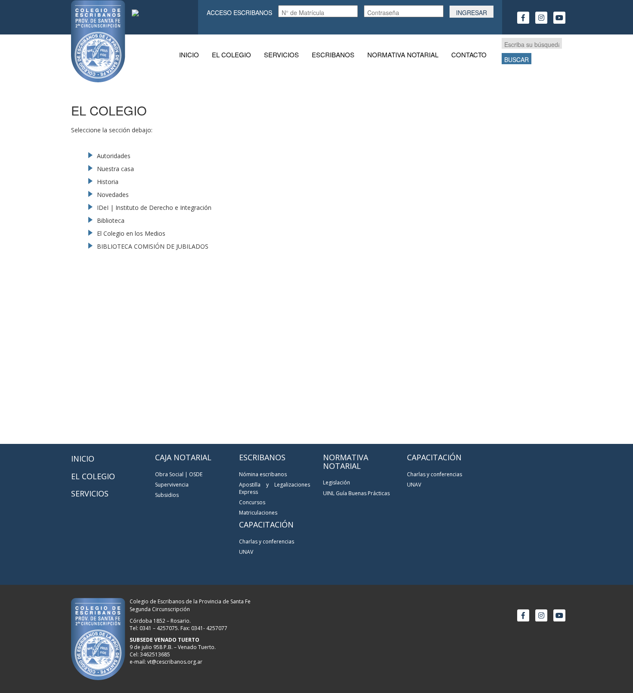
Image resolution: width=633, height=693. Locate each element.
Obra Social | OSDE (178, 474)
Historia (107, 182)
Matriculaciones (258, 512)
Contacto (469, 54)
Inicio (189, 54)
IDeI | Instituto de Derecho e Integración (154, 207)
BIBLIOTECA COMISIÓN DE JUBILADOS (152, 246)
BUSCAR (516, 59)
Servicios (281, 54)
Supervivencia (172, 484)
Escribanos (333, 54)
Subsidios (167, 495)
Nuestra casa (115, 169)
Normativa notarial (402, 54)
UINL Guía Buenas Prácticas (356, 493)
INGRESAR (471, 12)
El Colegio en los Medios (131, 233)
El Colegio (231, 54)
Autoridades (113, 156)
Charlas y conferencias (266, 541)
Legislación (336, 482)
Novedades (113, 194)
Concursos (252, 502)
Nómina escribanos (263, 474)
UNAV (246, 552)
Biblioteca (110, 220)
